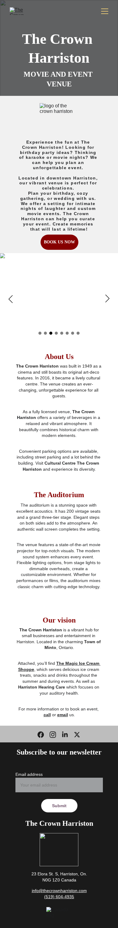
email (62, 714)
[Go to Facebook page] (41, 734)
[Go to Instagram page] (53, 734)
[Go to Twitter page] (77, 734)
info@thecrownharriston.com (59, 890)
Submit (59, 805)
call (47, 714)
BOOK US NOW (59, 242)
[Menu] (104, 11)
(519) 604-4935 (59, 896)
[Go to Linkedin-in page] (65, 734)
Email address (29, 774)
